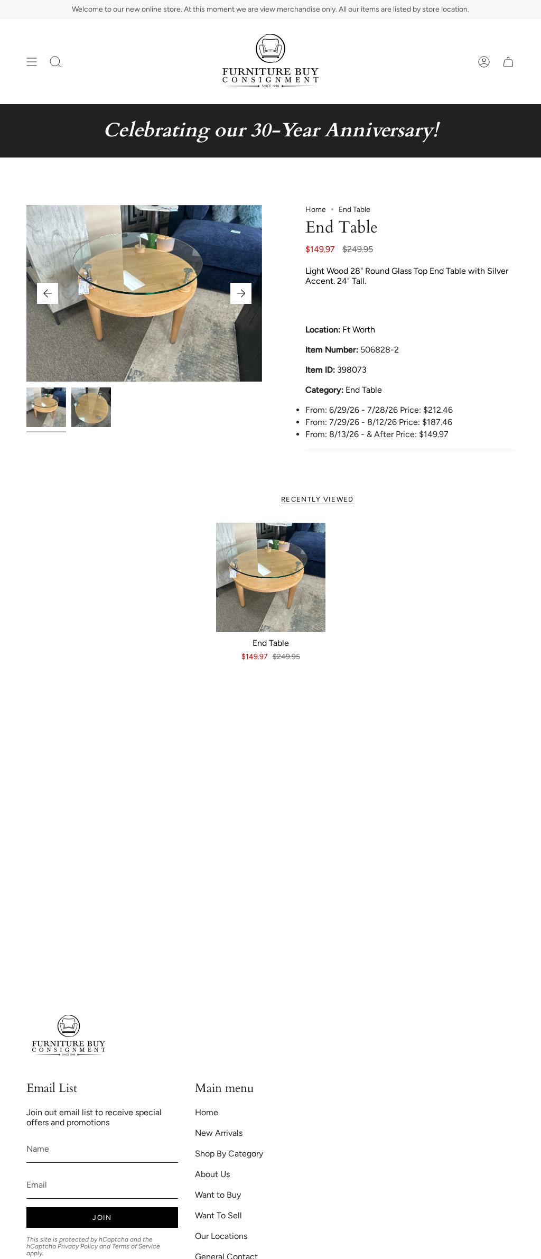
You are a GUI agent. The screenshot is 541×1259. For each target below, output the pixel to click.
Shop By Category (229, 1154)
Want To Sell (218, 1215)
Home (315, 209)
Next (240, 293)
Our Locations (221, 1236)
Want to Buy (218, 1195)
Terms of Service (136, 1246)
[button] (55, 61)
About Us (212, 1174)
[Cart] (508, 61)
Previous (47, 293)
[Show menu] (31, 61)
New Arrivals (218, 1133)
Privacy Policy (78, 1246)
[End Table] (270, 577)
